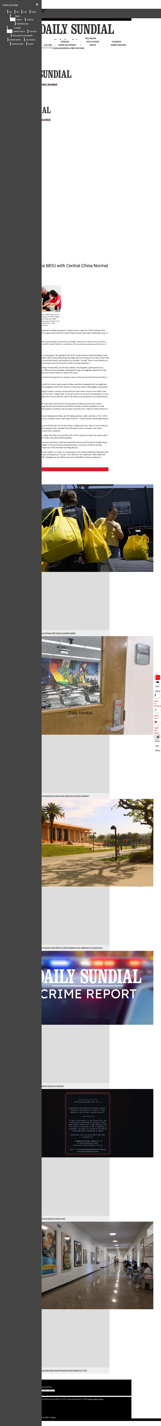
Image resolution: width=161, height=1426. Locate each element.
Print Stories (34, 31)
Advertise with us (19, 44)
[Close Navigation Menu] (37, 4)
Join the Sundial (32, 39)
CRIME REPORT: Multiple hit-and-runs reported (44, 1086)
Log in (52, 1417)
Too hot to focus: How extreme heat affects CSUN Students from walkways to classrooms (63, 948)
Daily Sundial (10, 4)
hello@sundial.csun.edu (95, 1399)
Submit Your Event (20, 31)
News (18, 12)
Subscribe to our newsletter (24, 35)
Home (11, 12)
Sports (17, 16)
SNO (47, 1417)
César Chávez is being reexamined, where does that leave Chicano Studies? (56, 796)
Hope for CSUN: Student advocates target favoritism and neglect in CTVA (55, 1370)
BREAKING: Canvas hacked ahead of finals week (44, 1218)
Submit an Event (118, 45)
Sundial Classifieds (16, 39)
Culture (26, 12)
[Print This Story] (157, 736)
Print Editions (77, 48)
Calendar (116, 41)
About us (31, 44)
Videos (93, 45)
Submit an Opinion (67, 45)
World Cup (21, 19)
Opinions (65, 41)
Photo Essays (92, 41)
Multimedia (90, 38)
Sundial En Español (61, 48)
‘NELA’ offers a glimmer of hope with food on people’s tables (50, 633)
